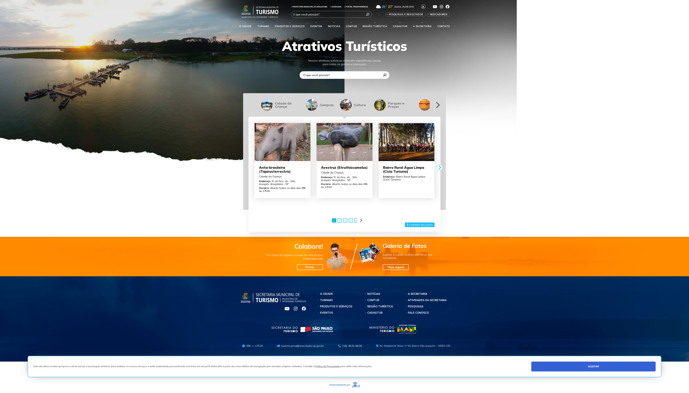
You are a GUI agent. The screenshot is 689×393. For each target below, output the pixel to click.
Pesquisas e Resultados (406, 14)
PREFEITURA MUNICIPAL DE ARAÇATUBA (309, 7)
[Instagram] (294, 309)
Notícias (334, 26)
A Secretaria (417, 294)
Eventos (326, 312)
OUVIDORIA (336, 7)
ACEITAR (593, 366)
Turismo (326, 300)
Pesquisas (415, 306)
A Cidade (245, 26)
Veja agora (395, 267)
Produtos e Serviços (290, 26)
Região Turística (375, 26)
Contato (443, 26)
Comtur (351, 26)
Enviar (310, 267)
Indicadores (438, 14)
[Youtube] (285, 309)
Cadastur (400, 26)
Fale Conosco (418, 312)
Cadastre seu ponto (420, 224)
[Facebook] (302, 309)
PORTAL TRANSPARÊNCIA (357, 7)
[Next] (437, 105)
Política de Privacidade (327, 366)
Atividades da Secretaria (427, 300)
